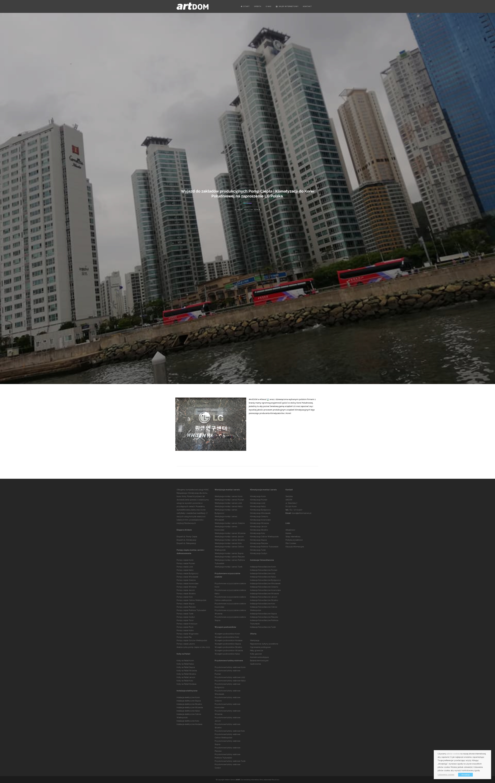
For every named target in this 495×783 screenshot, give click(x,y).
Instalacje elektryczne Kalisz (188, 711)
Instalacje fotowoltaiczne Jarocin (263, 597)
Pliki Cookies (291, 543)
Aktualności (247, 185)
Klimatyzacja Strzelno (259, 530)
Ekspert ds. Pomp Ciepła (187, 537)
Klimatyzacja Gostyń (258, 553)
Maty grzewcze (256, 650)
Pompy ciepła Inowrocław (187, 583)
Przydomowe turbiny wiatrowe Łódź (230, 677)
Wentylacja (254, 640)
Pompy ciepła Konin (185, 560)
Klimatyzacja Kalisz (258, 506)
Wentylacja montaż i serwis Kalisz (229, 506)
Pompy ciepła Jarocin (186, 590)
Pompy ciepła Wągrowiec (188, 634)
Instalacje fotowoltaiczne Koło (262, 604)
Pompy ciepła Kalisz (185, 570)
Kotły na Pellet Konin (185, 661)
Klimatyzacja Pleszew (259, 543)
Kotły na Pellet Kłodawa (186, 684)
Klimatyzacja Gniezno (259, 516)
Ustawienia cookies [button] (446, 774)
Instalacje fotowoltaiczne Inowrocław (265, 590)
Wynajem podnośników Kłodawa (228, 640)
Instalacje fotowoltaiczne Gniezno (264, 587)
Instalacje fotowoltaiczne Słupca (263, 614)
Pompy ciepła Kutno (185, 630)
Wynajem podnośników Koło (227, 637)
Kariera (288, 533)
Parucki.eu (275, 780)
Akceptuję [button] (465, 775)
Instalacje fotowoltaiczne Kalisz (263, 577)
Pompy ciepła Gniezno (186, 580)
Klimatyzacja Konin (258, 496)
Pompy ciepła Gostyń (186, 617)
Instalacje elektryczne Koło (188, 721)
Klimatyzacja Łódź (257, 503)
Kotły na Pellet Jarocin (186, 677)
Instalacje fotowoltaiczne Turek (263, 627)
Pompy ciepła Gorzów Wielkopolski (192, 640)
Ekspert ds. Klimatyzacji (186, 540)
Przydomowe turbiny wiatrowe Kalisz (230, 681)
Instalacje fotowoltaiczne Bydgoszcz (265, 580)
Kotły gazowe (256, 654)
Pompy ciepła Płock (185, 627)
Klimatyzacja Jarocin (258, 527)
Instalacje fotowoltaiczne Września (264, 594)
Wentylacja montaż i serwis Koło (228, 543)
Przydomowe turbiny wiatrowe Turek (230, 761)
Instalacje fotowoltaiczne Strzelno (264, 600)
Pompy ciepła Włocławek (187, 577)
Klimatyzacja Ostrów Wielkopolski (264, 537)
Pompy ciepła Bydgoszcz (187, 573)
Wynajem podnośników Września (229, 650)
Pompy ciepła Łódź (185, 567)
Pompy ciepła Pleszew (186, 607)
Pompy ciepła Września (186, 587)
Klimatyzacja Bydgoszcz (260, 510)
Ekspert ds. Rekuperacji (186, 543)
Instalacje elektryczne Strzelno (189, 704)
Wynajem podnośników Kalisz (227, 654)
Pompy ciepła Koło (185, 597)
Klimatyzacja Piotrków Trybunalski (264, 547)
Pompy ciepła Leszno (186, 644)
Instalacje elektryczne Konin (188, 697)
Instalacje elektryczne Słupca (189, 701)
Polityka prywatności (294, 540)
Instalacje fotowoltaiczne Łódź (262, 573)
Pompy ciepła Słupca (185, 604)
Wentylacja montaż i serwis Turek (228, 567)
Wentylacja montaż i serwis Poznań (229, 500)
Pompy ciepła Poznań (186, 563)
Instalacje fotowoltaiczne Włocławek (265, 583)
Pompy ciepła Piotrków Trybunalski (191, 610)
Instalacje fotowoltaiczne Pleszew (264, 617)
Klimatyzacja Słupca (258, 540)
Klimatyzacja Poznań (258, 500)
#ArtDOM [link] (253, 399)
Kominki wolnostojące (259, 657)
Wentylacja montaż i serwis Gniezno (230, 523)
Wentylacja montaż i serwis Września (230, 533)
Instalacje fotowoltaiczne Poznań (263, 570)
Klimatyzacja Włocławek (260, 513)
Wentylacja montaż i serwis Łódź (228, 503)
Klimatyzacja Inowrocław (260, 520)
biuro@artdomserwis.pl (301, 513)
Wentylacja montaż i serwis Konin (228, 496)
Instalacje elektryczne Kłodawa (189, 724)
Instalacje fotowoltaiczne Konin (263, 567)
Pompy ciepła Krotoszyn (187, 624)
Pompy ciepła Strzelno (186, 594)
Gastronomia (255, 664)
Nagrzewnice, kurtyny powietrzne (264, 644)
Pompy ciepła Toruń (185, 620)
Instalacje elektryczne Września (190, 707)
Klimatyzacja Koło (257, 533)
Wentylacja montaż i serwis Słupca (229, 553)
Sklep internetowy (293, 537)
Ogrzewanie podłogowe (260, 647)
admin (257, 209)
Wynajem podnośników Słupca (228, 644)
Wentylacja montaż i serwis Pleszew (230, 557)
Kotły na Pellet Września (187, 671)
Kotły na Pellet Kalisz (185, 664)
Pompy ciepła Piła (184, 637)
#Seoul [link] (263, 399)
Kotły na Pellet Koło (185, 681)
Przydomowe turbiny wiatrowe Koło (230, 731)
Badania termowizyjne (259, 661)
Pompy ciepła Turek (185, 614)
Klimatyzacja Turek (258, 550)
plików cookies (453, 754)
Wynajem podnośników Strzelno (228, 647)
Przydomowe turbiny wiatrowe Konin (230, 667)
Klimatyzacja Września (259, 523)
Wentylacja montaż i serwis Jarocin (229, 537)
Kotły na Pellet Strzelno (186, 674)
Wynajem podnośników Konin (227, 634)
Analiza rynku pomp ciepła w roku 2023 (193, 647)
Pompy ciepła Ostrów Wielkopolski (191, 600)
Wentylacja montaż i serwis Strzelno (230, 540)
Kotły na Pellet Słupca (186, 667)
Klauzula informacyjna (295, 547)
